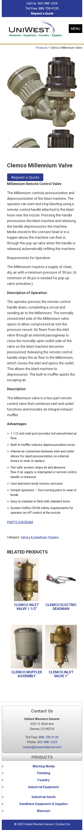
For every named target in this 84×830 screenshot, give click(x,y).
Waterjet (43, 811)
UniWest (35, 29)
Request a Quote (42, 13)
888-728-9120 (49, 8)
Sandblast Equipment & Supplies (43, 804)
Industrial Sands (44, 797)
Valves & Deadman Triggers (40, 537)
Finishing (43, 773)
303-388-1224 (47, 3)
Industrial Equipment (43, 787)
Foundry (44, 780)
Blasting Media (44, 766)
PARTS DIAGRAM (20, 522)
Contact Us (63, 824)
